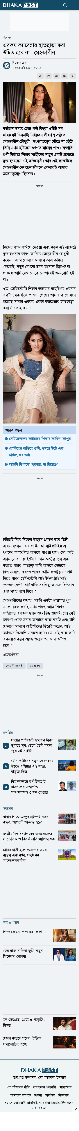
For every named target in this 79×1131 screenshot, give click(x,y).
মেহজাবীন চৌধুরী (14, 665)
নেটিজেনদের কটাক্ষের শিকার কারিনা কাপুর (40, 438)
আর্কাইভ (50, 1095)
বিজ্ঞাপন (63, 1095)
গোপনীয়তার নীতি (18, 1087)
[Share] (40, 76)
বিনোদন (7, 38)
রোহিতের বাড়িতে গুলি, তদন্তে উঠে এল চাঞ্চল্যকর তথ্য (36, 451)
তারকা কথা (35, 665)
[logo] (20, 5)
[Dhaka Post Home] (39, 1070)
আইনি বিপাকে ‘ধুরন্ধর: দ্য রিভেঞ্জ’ (33, 464)
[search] (65, 5)
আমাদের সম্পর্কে (20, 1095)
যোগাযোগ (65, 1087)
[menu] (72, 5)
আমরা (38, 1095)
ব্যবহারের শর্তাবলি (44, 1087)
